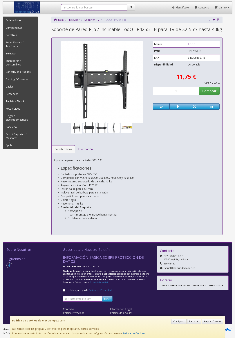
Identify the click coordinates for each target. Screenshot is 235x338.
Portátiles (11, 35)
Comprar (209, 91)
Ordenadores (13, 20)
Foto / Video (13, 108)
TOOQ (192, 44)
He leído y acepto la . (89, 290)
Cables (10, 86)
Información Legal (121, 309)
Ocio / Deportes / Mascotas (16, 136)
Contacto (203, 7)
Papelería (11, 127)
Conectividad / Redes (18, 72)
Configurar (179, 321)
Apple (9, 145)
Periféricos (12, 94)
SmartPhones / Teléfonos (15, 44)
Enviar (107, 298)
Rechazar (194, 321)
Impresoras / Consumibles (13, 62)
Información (85, 149)
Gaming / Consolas (17, 79)
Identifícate (182, 7)
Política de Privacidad (99, 282)
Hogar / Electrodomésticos (17, 117)
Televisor (11, 53)
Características (63, 149)
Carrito (222, 7)
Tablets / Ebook (15, 101)
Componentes (14, 27)
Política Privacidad (73, 313)
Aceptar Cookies (212, 321)
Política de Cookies (133, 333)
